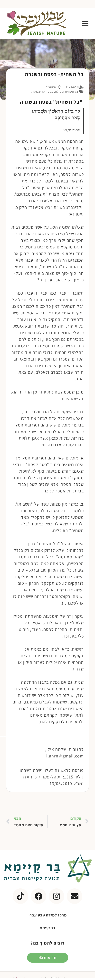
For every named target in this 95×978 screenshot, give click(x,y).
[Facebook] (38, 896)
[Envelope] (74, 896)
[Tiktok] (20, 896)
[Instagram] (56, 896)
